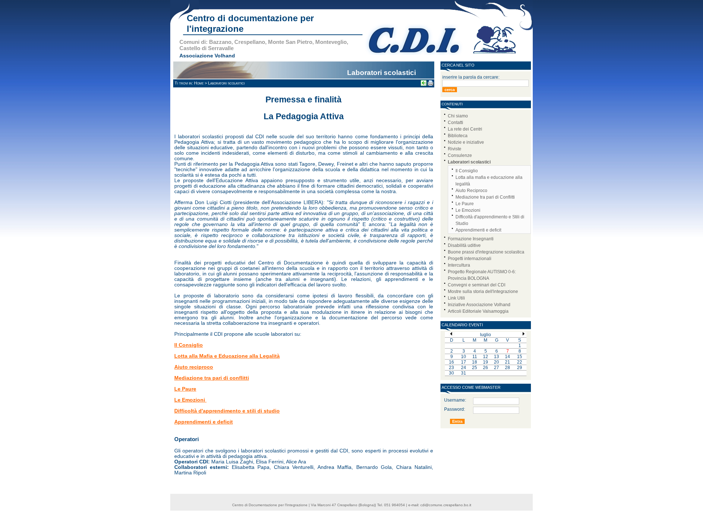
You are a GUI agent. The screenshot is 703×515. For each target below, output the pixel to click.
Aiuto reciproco (193, 367)
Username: (448, 400)
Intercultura (459, 265)
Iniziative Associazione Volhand (479, 304)
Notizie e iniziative (466, 142)
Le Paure (464, 203)
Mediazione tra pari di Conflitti (485, 197)
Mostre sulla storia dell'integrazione (483, 291)
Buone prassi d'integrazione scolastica (486, 252)
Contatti (455, 122)
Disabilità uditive (464, 245)
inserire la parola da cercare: (470, 77)
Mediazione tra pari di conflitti (211, 378)
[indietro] (424, 85)
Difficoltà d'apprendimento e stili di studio (227, 411)
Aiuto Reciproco (471, 190)
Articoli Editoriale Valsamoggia (478, 311)
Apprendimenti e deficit (478, 230)
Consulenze (460, 155)
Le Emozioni (467, 210)
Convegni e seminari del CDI (476, 284)
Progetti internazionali (469, 258)
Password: (448, 409)
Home (199, 83)
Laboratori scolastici (469, 162)
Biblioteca (458, 135)
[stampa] (431, 85)
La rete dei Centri (465, 129)
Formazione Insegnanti (471, 238)
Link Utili (456, 298)
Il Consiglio (466, 170)
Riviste (454, 148)
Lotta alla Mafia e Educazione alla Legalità (227, 356)
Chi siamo (458, 116)
